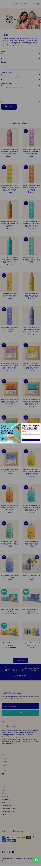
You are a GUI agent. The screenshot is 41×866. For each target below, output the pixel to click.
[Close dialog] (40, 423)
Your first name (24, 435)
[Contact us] (36, 860)
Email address (24, 431)
